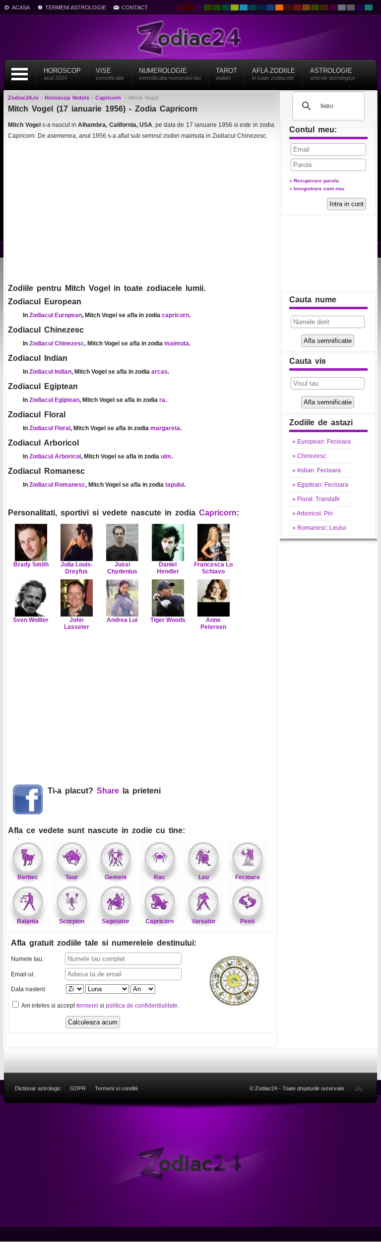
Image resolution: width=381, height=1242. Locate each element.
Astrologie (332, 74)
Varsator (203, 921)
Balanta (28, 921)
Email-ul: (23, 974)
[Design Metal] (342, 7)
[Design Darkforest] (208, 7)
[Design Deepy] (270, 7)
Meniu (19, 74)
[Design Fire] (279, 7)
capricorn (175, 315)
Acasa (21, 7)
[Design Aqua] (244, 7)
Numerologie (170, 74)
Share (108, 791)
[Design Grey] (351, 7)
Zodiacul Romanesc (57, 484)
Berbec (27, 877)
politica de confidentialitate (142, 1005)
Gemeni (116, 877)
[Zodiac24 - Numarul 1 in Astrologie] (190, 37)
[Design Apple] (235, 7)
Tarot (226, 74)
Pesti (247, 921)
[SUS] (358, 1088)
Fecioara (247, 877)
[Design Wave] (369, 7)
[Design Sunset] (306, 7)
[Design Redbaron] (190, 7)
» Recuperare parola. (314, 180)
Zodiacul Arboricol (55, 456)
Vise (110, 74)
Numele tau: (27, 959)
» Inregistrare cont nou (316, 188)
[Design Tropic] (226, 7)
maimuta (176, 343)
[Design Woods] (217, 7)
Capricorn (218, 512)
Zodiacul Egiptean (54, 399)
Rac (159, 877)
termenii (87, 1005)
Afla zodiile (273, 74)
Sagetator (115, 921)
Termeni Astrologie (75, 7)
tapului (174, 484)
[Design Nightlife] (360, 7)
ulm (166, 456)
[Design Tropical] (252, 7)
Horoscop (62, 74)
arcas (159, 371)
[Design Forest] (315, 7)
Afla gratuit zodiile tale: (103, 943)
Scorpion (71, 921)
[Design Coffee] (324, 7)
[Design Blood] (181, 7)
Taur (71, 877)
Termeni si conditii (116, 1088)
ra (162, 399)
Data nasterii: (29, 989)
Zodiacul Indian (50, 371)
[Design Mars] (288, 7)
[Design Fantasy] (333, 7)
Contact (135, 7)
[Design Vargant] (297, 7)
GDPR (78, 1088)
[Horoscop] (190, 1162)
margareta (165, 428)
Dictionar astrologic (38, 1088)
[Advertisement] (141, 211)
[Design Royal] (261, 7)
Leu (203, 877)
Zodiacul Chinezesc (56, 343)
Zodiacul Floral (49, 428)
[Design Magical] (199, 7)
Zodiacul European (55, 315)
